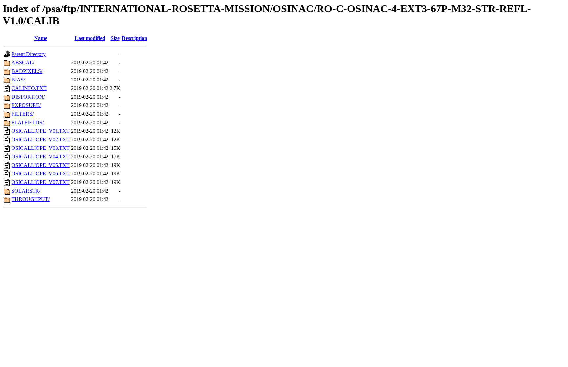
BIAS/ (18, 79)
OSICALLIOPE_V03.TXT (41, 148)
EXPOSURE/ (26, 105)
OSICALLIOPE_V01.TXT (41, 131)
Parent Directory (29, 54)
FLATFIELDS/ (28, 122)
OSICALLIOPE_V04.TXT (41, 156)
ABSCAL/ (23, 62)
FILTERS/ (23, 114)
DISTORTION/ (28, 97)
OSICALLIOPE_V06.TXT (41, 173)
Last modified (90, 38)
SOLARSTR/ (26, 191)
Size (115, 38)
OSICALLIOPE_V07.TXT (41, 182)
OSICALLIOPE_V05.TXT (41, 165)
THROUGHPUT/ (31, 199)
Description (134, 38)
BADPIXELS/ (27, 71)
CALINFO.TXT (29, 88)
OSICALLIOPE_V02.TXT (41, 139)
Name (40, 38)
